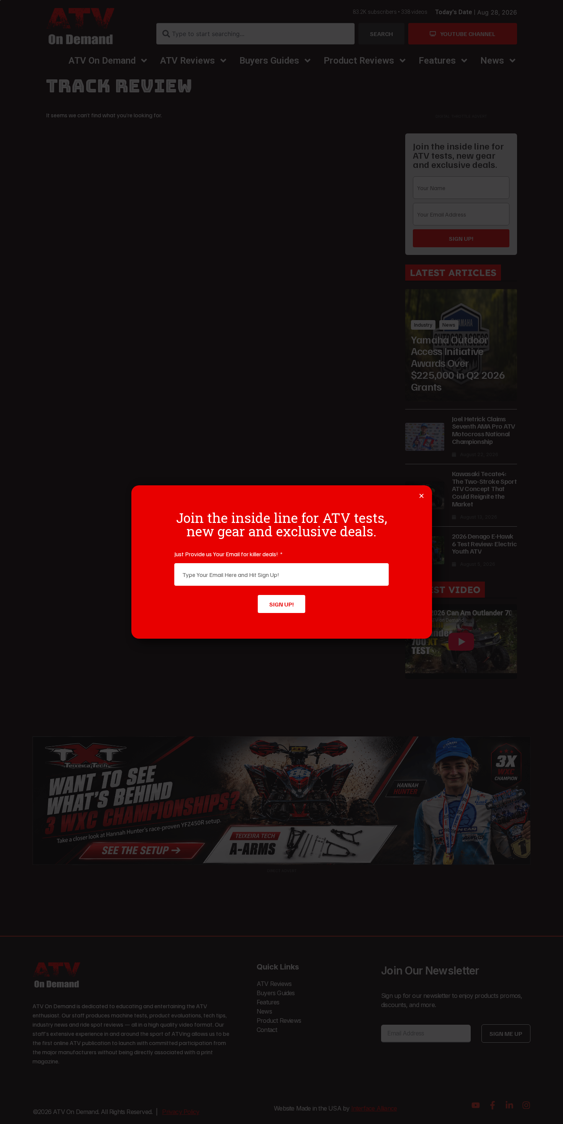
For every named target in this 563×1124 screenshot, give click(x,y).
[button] (421, 496)
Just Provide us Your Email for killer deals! (226, 554)
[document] (281, 562)
